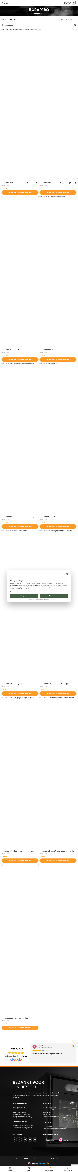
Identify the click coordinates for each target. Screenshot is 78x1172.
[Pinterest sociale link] (25, 1139)
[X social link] (20, 1139)
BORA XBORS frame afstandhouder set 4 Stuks (57, 851)
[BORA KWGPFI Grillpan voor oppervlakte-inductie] (20, 105)
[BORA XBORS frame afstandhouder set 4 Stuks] (58, 773)
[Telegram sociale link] (35, 1139)
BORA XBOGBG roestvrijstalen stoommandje (18, 517)
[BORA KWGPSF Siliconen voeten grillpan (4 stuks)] (58, 105)
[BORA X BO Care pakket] (20, 272)
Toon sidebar (9, 25)
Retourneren (17, 1110)
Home (4, 19)
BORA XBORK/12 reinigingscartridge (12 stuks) (56, 684)
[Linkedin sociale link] (30, 1139)
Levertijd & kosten (19, 1108)
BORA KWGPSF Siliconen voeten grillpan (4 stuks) (58, 183)
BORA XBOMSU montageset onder (14, 684)
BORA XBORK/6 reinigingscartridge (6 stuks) (18, 851)
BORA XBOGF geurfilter (48, 517)
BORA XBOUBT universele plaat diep (15, 1018)
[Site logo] (69, 3)
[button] (20, 192)
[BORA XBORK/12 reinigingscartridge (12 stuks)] (58, 606)
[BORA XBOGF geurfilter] (58, 439)
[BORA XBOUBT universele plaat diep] (20, 940)
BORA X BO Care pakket (10, 350)
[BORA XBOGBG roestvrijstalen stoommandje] (20, 439)
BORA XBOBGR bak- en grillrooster (52, 350)
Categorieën (38, 14)
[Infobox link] (27, 1126)
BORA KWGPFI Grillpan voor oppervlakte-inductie (20, 183)
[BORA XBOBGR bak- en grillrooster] (58, 272)
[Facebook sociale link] (15, 1139)
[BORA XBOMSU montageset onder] (20, 606)
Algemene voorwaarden (21, 1114)
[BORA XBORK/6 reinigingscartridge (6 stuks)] (20, 773)
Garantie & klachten (20, 1112)
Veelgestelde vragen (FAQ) (22, 1117)
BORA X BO (5, 185)
